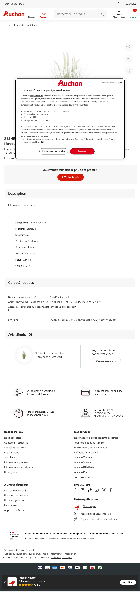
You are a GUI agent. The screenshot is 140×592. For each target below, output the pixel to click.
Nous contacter (12, 437)
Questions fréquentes (16, 442)
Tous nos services (83, 477)
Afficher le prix (71, 177)
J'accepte (82, 151)
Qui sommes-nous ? (15, 490)
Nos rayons (10, 472)
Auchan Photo (82, 472)
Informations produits (16, 462)
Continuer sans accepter (111, 83)
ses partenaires (36, 95)
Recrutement (11, 505)
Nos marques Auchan (16, 495)
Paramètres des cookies (53, 151)
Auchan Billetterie (84, 467)
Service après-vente (15, 447)
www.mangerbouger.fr (61, 557)
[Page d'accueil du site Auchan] (14, 14)
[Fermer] (4, 582)
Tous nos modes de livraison (89, 442)
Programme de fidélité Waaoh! (91, 447)
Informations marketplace (18, 467)
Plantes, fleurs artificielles (26, 25)
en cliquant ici (28, 550)
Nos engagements (14, 500)
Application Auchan (15, 510)
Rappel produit (12, 452)
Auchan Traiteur (83, 457)
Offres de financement (86, 452)
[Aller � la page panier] (133, 14)
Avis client (9, 457)
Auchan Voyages (83, 462)
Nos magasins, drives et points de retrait (96, 437)
